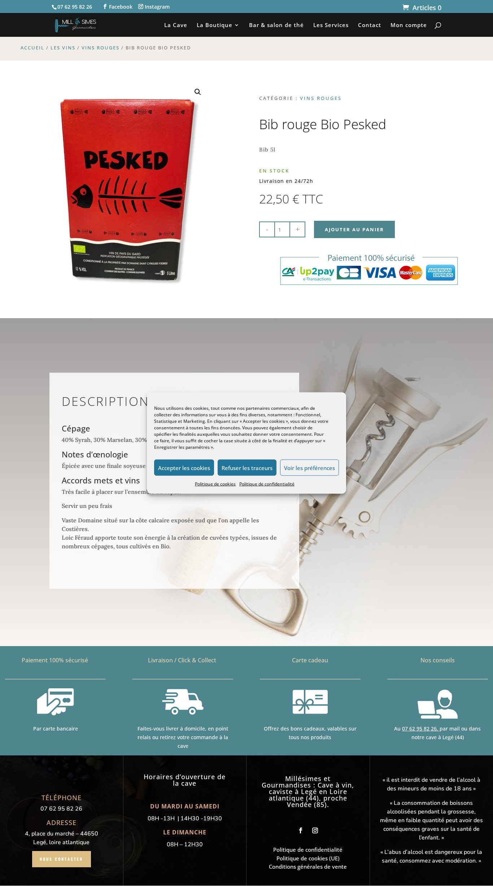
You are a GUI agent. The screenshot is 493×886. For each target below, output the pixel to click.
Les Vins (63, 47)
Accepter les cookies (184, 467)
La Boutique (214, 25)
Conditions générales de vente (308, 866)
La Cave (175, 25)
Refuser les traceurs (247, 467)
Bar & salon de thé (276, 25)
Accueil (32, 47)
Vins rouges (100, 47)
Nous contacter (61, 859)
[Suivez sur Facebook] (300, 830)
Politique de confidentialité (267, 484)
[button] (197, 91)
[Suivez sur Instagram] (315, 830)
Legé (309, 791)
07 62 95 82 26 (419, 728)
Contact (369, 25)
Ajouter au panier (354, 229)
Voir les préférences (309, 467)
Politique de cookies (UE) (308, 858)
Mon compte (409, 25)
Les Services (331, 25)
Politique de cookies (215, 484)
